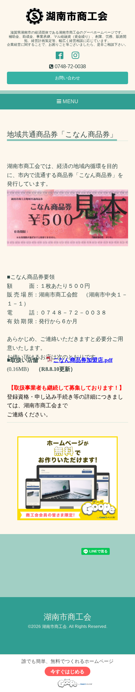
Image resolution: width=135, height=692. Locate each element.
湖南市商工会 (67, 617)
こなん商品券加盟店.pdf (82, 360)
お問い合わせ (67, 78)
